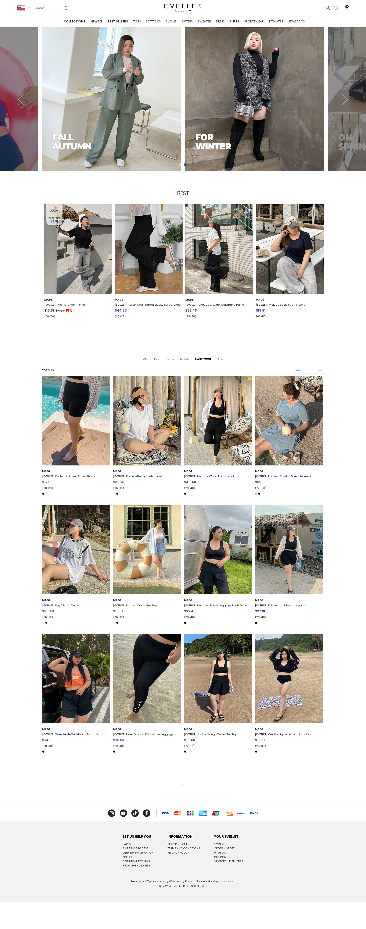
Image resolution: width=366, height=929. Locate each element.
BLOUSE (171, 21)
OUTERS (187, 21)
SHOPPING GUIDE (179, 844)
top (156, 359)
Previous (21, 99)
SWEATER (204, 21)
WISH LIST (220, 852)
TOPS (137, 21)
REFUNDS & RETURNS (136, 861)
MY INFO (219, 844)
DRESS (220, 21)
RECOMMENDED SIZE (136, 865)
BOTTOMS (153, 21)
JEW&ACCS (296, 21)
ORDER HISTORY (224, 848)
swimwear (203, 359)
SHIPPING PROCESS (135, 848)
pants (170, 359)
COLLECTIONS (74, 21)
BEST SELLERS (117, 21)
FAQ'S (127, 844)
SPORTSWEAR (253, 21)
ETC (220, 359)
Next (345, 99)
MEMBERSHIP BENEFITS (228, 861)
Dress (184, 359)
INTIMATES (276, 21)
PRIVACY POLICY (178, 852)
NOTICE (128, 857)
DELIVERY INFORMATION (138, 852)
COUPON (220, 857)
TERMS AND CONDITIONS (184, 848)
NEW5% (96, 21)
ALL (145, 359)
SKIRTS (234, 21)
